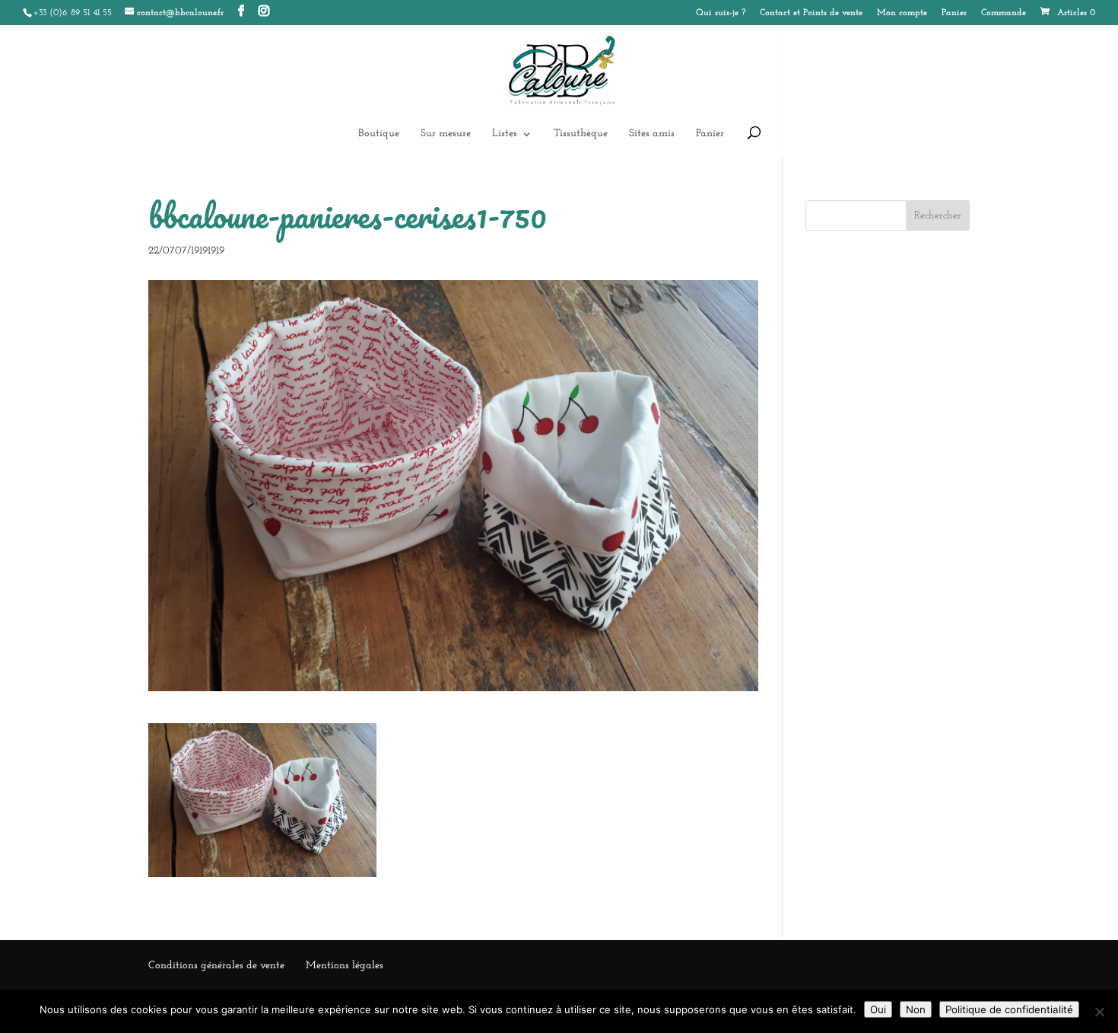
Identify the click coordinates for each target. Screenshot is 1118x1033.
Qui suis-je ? (720, 13)
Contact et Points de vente (811, 13)
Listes (504, 134)
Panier (954, 13)
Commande (1003, 13)
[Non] (1099, 1011)
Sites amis (652, 134)
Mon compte (902, 13)
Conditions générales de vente (216, 965)
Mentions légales (344, 965)
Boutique (378, 134)
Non (916, 1009)
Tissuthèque (581, 134)
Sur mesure (446, 134)
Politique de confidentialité (1009, 1009)
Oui (878, 1009)
